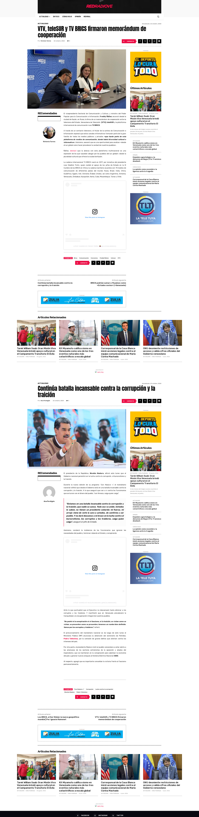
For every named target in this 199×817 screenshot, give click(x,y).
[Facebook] (140, 41)
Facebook (85, 815)
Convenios (94, 258)
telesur (113, 258)
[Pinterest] (150, 41)
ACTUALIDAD (43, 23)
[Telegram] (159, 41)
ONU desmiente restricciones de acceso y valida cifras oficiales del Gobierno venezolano (161, 351)
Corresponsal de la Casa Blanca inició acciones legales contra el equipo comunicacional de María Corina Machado (146, 182)
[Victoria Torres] (49, 132)
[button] (158, 16)
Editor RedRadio (143, 113)
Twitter (119, 815)
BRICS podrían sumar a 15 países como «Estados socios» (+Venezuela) (108, 284)
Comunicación (84, 258)
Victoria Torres (46, 41)
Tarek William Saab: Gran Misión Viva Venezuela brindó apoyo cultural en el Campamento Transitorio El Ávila (144, 121)
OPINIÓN (135, 155)
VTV (119, 258)
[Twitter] (145, 41)
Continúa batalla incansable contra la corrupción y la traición (55, 284)
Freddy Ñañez (104, 258)
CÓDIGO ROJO (137, 167)
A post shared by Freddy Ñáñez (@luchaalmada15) (94, 246)
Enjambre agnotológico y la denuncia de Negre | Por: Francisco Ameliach (147, 159)
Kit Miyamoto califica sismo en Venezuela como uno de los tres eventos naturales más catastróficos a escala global (146, 146)
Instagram (102, 815)
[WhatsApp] (154, 41)
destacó (73, 151)
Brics (75, 258)
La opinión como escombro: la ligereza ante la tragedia (145, 170)
